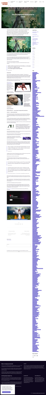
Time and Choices (34, 34)
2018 (33, 61)
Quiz (17, 1)
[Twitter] (37, 355)
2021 (33, 56)
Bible (43, 1)
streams (40, 1)
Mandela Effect (36, 2)
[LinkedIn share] (23, 22)
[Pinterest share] (24, 22)
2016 (33, 64)
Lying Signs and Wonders (13, 2)
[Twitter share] (21, 22)
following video (10, 188)
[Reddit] (33, 357)
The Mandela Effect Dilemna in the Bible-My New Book (35, 39)
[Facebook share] (19, 22)
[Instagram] (34, 355)
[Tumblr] (36, 355)
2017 (33, 62)
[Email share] (26, 22)
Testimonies (32, 1)
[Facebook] (33, 355)
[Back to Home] (4, 3)
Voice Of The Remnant (21, 2)
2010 (33, 67)
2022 (33, 54)
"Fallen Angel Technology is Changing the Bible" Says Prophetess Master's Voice (35, 43)
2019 (33, 59)
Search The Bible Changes (26, 2)
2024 (33, 51)
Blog (9, 1)
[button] (8, 5)
